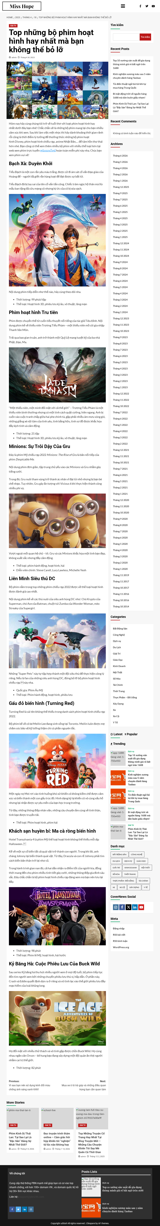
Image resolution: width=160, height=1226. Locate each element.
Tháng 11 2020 (121, 506)
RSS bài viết (119, 934)
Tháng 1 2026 (120, 180)
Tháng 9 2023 (120, 337)
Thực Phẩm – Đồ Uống (125, 697)
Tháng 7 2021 (120, 468)
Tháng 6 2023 (120, 356)
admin (14, 57)
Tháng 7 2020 (120, 531)
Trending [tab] (118, 744)
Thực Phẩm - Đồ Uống (123, 881)
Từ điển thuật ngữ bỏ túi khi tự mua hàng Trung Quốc (129, 85)
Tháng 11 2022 (121, 399)
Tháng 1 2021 (120, 493)
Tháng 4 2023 (120, 368)
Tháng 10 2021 (121, 462)
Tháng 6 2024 (120, 280)
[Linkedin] (135, 907)
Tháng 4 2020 (120, 550)
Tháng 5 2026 (120, 161)
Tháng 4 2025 (120, 218)
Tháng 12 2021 (121, 449)
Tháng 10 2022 (121, 406)
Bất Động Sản (120, 628)
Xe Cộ (116, 716)
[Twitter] (128, 907)
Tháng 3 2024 (120, 299)
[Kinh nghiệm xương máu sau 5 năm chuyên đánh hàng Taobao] (118, 777)
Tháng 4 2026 (120, 168)
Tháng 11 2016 (121, 593)
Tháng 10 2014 (121, 606)
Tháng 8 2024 (120, 268)
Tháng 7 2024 (120, 274)
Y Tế (115, 722)
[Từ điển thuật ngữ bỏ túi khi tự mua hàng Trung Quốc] (118, 795)
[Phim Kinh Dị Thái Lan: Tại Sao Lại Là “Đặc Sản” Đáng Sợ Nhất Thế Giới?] (23, 1118)
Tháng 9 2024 (120, 262)
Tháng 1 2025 (120, 237)
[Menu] (84, 6)
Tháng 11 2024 (121, 249)
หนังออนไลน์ (48, 150)
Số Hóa (116, 678)
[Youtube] (141, 907)
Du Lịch (117, 647)
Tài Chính (118, 684)
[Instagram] (116, 907)
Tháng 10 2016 (121, 600)
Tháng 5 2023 (120, 362)
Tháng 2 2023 (120, 381)
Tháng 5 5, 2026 (27, 1149)
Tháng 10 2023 (121, 331)
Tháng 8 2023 (120, 343)
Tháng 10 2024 (121, 255)
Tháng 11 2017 (121, 581)
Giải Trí (13, 26)
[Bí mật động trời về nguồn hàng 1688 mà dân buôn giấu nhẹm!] (118, 811)
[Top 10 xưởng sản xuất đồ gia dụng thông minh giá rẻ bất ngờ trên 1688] (118, 756)
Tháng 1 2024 (120, 312)
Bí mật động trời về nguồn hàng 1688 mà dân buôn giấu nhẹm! (130, 95)
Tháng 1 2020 (120, 568)
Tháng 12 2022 (121, 393)
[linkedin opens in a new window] (24, 1209)
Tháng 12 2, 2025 (97, 1156)
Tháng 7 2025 (120, 199)
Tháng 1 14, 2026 (62, 1149)
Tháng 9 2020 (120, 518)
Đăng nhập (118, 928)
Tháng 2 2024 (120, 305)
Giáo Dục (118, 659)
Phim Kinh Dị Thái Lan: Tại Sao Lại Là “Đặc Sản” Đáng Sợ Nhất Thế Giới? (131, 107)
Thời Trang (119, 691)
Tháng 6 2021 (120, 475)
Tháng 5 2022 (120, 424)
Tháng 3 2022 (120, 437)
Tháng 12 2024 (121, 243)
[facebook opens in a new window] (12, 1209)
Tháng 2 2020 (120, 562)
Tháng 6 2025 (120, 205)
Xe (114, 709)
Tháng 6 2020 (120, 537)
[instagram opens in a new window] (31, 1209)
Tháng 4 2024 (120, 293)
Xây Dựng (118, 703)
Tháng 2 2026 (120, 174)
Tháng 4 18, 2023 (27, 57)
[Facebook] (122, 907)
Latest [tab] (117, 734)
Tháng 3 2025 (120, 224)
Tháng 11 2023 (121, 324)
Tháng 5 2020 (120, 543)
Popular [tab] (132, 734)
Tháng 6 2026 (120, 155)
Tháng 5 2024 (120, 287)
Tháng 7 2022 (120, 412)
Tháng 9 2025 (120, 193)
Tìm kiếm (117, 25)
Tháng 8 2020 (120, 525)
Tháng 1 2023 (120, 387)
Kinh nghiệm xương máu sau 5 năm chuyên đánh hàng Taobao (132, 76)
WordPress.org (121, 947)
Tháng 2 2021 (120, 487)
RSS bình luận (120, 941)
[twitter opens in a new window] (18, 1209)
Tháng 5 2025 (120, 212)
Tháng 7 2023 (120, 349)
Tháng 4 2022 (120, 431)
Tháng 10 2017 (121, 587)
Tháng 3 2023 (120, 374)
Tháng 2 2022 (120, 443)
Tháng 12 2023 (121, 318)
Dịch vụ (117, 641)
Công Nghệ (119, 634)
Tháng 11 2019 (121, 575)
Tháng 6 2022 (120, 418)
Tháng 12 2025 (121, 186)
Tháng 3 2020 (120, 556)
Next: (84, 1085)
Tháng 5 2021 (120, 481)
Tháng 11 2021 (121, 456)
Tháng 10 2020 (121, 512)
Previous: (29, 1085)
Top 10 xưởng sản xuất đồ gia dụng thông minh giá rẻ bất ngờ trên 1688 (131, 64)
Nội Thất (117, 672)
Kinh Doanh (119, 666)
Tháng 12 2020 (121, 500)
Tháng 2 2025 (120, 230)
